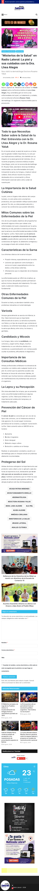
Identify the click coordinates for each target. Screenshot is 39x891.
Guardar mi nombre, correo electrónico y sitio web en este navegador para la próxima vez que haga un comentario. (19, 668)
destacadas (20, 51)
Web (3, 657)
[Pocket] (27, 84)
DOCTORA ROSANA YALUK (20, 502)
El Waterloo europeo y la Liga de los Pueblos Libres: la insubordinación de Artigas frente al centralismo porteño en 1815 (10, 709)
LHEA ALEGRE (19, 510)
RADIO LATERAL (19, 523)
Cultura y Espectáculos (8, 51)
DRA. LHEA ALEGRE (14, 506)
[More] (34, 84)
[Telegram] (23, 84)
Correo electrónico (8, 650)
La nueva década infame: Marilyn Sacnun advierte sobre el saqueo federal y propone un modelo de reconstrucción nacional (28, 736)
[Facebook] (7, 84)
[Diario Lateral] (19, 8)
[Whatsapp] (3, 84)
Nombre (5, 642)
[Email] (15, 84)
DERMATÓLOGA (19, 497)
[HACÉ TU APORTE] (20, 543)
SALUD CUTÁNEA (20, 527)
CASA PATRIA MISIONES (19, 489)
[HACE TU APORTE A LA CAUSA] (20, 22)
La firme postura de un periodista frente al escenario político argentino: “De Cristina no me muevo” (28, 707)
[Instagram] (30, 84)
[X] (19, 84)
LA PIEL (30, 506)
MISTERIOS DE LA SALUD (20, 519)
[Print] (11, 84)
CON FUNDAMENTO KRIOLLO (19, 493)
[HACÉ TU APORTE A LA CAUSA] (20, 870)
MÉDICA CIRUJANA (19, 514)
